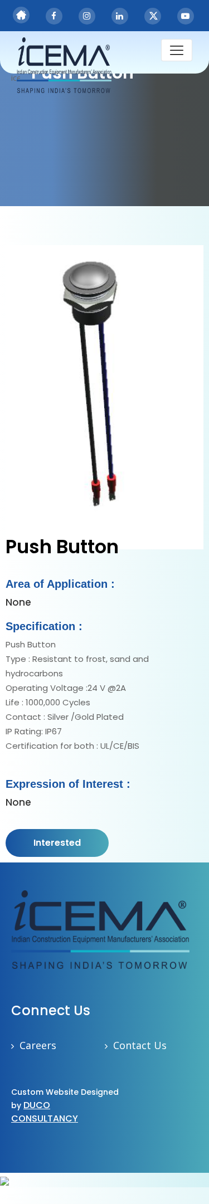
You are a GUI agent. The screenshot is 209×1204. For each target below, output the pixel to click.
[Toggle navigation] (176, 50)
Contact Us (140, 1045)
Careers (38, 1045)
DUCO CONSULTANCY (44, 1112)
